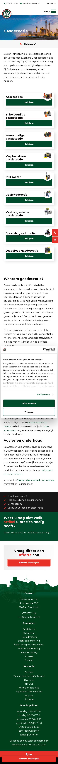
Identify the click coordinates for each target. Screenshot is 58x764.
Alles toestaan (29, 403)
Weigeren (29, 412)
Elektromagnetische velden (29, 644)
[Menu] (50, 11)
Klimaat (29, 656)
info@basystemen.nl (31, 3)
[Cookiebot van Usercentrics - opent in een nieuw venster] (43, 350)
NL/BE (50, 3)
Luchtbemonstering (29, 640)
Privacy (29, 695)
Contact (29, 672)
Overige (29, 660)
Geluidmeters (29, 637)
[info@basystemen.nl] (55, 239)
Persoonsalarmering (29, 648)
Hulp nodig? (30, 44)
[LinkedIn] (30, 754)
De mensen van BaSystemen (29, 676)
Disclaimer (29, 699)
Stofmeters (29, 633)
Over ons (29, 680)
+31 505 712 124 (12, 3)
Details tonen (43, 394)
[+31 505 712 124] (55, 232)
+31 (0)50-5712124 (37, 744)
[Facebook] (27, 754)
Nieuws (29, 684)
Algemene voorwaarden (29, 691)
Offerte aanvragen (29, 759)
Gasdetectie (29, 629)
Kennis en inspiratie (29, 687)
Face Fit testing (29, 652)
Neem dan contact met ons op (36, 480)
